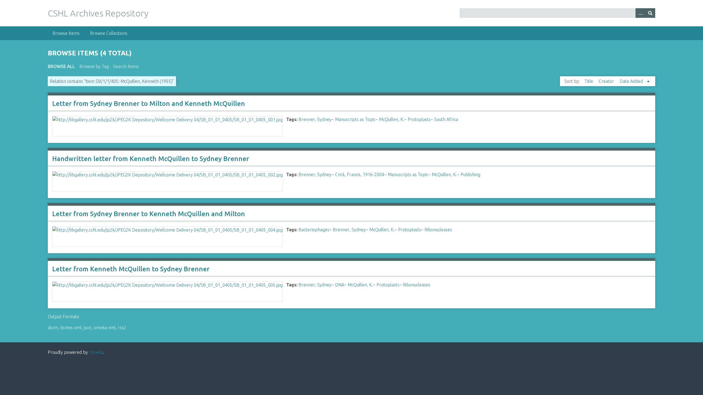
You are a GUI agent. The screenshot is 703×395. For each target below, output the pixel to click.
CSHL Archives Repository (98, 13)
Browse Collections (108, 33)
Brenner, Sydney (315, 119)
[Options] (640, 13)
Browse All (61, 66)
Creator (607, 81)
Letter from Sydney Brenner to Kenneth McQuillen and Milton (148, 214)
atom (53, 327)
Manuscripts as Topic (355, 119)
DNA (339, 284)
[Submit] (650, 13)
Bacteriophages (314, 229)
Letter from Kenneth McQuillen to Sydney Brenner (131, 269)
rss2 (122, 327)
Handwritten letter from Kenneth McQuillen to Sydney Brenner (150, 158)
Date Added (632, 81)
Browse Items (66, 33)
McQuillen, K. (391, 119)
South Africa (446, 119)
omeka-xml (105, 327)
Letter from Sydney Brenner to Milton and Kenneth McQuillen (148, 103)
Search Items (126, 66)
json (87, 327)
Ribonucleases (438, 229)
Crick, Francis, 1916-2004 (359, 174)
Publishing (470, 174)
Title (589, 81)
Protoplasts (419, 119)
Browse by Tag (94, 66)
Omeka (96, 352)
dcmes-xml (71, 327)
